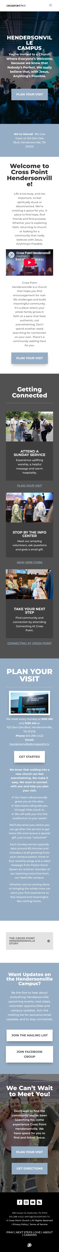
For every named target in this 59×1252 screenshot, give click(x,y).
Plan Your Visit (29, 94)
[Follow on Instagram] (26, 1202)
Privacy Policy (20, 1224)
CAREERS (30, 1235)
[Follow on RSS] (39, 1202)
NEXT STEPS (24, 1232)
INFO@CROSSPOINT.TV (37, 1216)
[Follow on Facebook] (19, 1202)
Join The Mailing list (29, 1035)
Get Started (29, 757)
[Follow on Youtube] (32, 1202)
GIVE (37, 1232)
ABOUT (48, 1232)
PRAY (10, 1232)
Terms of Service (39, 1224)
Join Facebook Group (29, 1054)
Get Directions (30, 1168)
